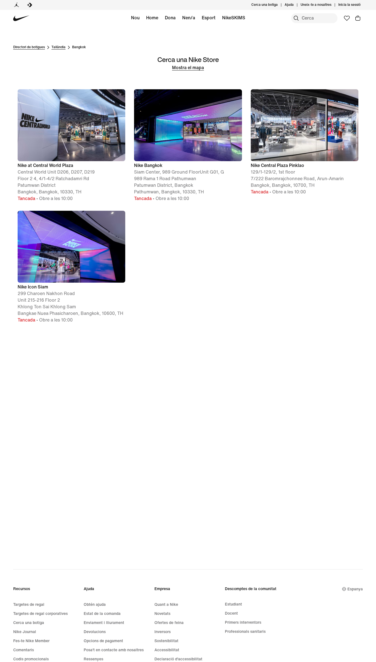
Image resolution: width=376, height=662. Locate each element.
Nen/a (188, 17)
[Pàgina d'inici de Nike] (21, 18)
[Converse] (29, 5)
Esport (209, 17)
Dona (170, 17)
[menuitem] (295, 5)
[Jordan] (16, 5)
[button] (71, 145)
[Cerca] (296, 18)
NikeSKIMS (233, 17)
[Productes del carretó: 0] (358, 18)
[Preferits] (347, 18)
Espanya (355, 589)
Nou (135, 17)
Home (152, 17)
